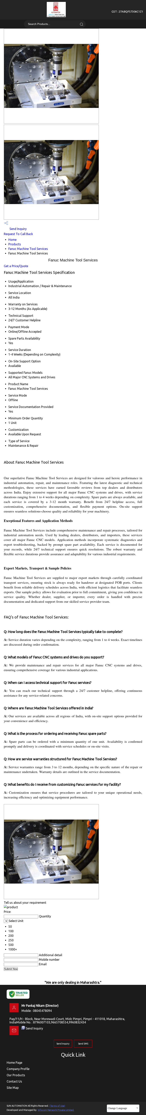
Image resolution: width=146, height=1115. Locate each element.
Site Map (13, 1087)
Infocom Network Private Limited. (56, 1110)
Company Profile (18, 1069)
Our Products (16, 1075)
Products (14, 244)
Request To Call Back (18, 234)
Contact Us (14, 1081)
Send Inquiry (18, 228)
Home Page (14, 1062)
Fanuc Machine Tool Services (28, 248)
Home (12, 239)
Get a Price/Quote (16, 266)
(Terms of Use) (57, 1106)
